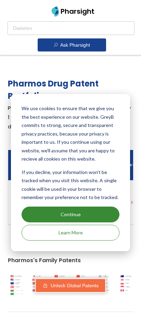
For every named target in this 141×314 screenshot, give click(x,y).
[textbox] (71, 28)
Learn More (71, 232)
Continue (71, 214)
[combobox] (71, 28)
